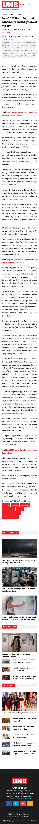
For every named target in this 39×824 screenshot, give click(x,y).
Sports (11, 14)
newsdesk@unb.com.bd (19, 799)
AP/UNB (8, 32)
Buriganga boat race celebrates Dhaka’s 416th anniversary (24, 661)
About (10, 814)
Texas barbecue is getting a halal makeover (23, 669)
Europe (19, 509)
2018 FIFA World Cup (10, 517)
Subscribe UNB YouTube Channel (17, 501)
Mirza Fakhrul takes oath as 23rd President (24, 719)
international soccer (11, 513)
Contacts (26, 817)
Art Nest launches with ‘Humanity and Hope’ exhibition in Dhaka (18, 655)
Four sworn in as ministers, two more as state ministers (19, 714)
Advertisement (12, 817)
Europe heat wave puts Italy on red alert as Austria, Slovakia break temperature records (19, 619)
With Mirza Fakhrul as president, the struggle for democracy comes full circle (24, 677)
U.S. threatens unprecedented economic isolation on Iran (24, 744)
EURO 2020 (25, 505)
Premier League (8, 509)
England (6, 505)
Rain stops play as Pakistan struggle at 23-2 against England (18, 561)
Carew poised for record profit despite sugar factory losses (24, 752)
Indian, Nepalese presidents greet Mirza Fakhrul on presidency (23, 728)
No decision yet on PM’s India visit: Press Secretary (23, 736)
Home (4, 14)
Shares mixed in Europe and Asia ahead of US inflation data (19, 589)
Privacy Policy (22, 814)
